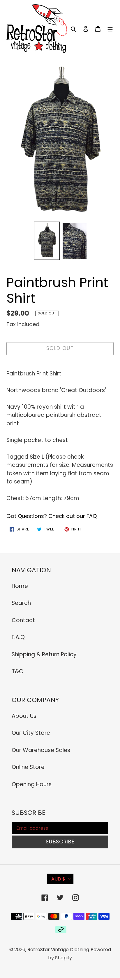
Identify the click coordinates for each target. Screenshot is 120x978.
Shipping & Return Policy (44, 654)
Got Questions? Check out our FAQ (51, 516)
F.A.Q (18, 637)
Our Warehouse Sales (41, 750)
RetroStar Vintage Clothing (58, 949)
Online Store (28, 767)
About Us (24, 716)
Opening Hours (32, 784)
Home (20, 586)
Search (21, 603)
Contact (23, 620)
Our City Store (31, 733)
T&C (17, 671)
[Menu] (110, 29)
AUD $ (58, 879)
